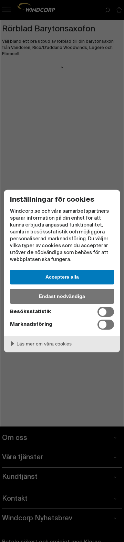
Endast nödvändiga (62, 296)
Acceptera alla (62, 277)
